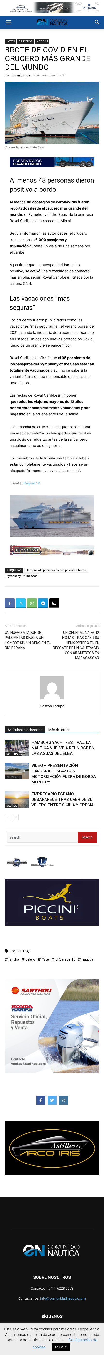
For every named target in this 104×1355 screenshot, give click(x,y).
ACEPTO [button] (61, 1347)
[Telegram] (43, 603)
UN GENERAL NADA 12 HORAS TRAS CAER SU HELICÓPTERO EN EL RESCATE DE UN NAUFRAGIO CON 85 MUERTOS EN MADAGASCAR (76, 645)
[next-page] (16, 817)
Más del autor (59, 730)
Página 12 (31, 483)
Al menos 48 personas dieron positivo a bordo (56, 570)
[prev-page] (8, 817)
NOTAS (10, 41)
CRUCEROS (25, 41)
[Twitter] (21, 603)
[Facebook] (10, 603)
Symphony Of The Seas (22, 576)
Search (87, 837)
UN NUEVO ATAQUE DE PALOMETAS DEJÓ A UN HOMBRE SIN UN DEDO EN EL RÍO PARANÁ (28, 640)
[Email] (54, 603)
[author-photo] (52, 699)
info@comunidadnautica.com (63, 1298)
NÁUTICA (11, 805)
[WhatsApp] (32, 603)
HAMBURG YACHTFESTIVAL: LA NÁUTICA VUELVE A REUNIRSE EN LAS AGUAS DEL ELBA (63, 748)
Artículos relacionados (25, 730)
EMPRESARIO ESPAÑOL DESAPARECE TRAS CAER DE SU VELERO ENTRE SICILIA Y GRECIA (62, 799)
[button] (8, 22)
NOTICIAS (42, 41)
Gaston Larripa (20, 75)
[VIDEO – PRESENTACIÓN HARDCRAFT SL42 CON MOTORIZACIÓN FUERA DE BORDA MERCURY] (17, 771)
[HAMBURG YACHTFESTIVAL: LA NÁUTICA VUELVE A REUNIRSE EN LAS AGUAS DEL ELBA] (17, 748)
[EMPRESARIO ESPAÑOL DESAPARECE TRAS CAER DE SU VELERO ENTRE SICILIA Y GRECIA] (17, 799)
